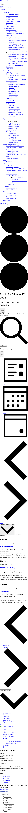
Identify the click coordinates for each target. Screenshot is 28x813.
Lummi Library (13, 93)
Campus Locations (11, 130)
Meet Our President (14, 126)
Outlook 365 (6, 716)
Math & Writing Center (15, 91)
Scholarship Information (15, 112)
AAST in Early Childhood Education (18, 58)
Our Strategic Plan (14, 135)
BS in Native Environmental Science (18, 51)
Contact (5, 163)
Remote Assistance (11, 195)
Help (4, 191)
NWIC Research (11, 137)
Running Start (9, 23)
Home (4, 729)
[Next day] (15, 520)
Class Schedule (10, 100)
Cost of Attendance (14, 107)
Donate (6, 747)
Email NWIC (9, 165)
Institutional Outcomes (12, 151)
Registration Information (12, 16)
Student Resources (12, 81)
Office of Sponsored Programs (14, 147)
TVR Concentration (17, 44)
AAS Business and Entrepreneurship (18, 54)
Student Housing (10, 102)
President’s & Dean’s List (15, 31)
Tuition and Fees (10, 19)
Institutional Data (10, 153)
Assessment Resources (12, 158)
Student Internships (14, 86)
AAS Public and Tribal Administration (18, 60)
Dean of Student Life (12, 74)
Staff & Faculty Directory (12, 167)
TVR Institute (9, 67)
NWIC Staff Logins (11, 189)
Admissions (6, 12)
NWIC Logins (6, 186)
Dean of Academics (11, 30)
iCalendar (5, 714)
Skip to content (4, 0)
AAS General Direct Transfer (16, 56)
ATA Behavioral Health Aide (16, 65)
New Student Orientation (12, 14)
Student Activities (10, 103)
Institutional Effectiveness (9, 144)
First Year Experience (14, 89)
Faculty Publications (14, 139)
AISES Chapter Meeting (7, 568)
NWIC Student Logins (11, 188)
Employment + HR (12, 174)
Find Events (3, 345)
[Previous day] (15, 480)
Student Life (6, 70)
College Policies (10, 131)
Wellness (11, 88)
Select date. (18, 534)
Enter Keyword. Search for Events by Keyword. (12, 313)
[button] (4, 791)
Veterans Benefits (13, 110)
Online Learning (10, 68)
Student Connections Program (17, 84)
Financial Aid (10, 105)
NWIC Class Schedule (8, 733)
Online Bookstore (13, 95)
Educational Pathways (8, 28)
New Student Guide (11, 198)
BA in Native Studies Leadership (17, 45)
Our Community (11, 133)
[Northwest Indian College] (7, 8)
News (4, 160)
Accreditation (9, 149)
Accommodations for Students (17, 75)
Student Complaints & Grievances (17, 79)
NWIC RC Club (4, 591)
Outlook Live (6, 718)
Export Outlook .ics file (9, 722)
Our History (12, 123)
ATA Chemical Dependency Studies (18, 61)
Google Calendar (7, 713)
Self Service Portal (11, 193)
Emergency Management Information (15, 168)
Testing (8, 17)
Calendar (9, 161)
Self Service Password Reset (13, 741)
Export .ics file (6, 720)
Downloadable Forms (14, 109)
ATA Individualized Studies (16, 63)
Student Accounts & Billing (13, 21)
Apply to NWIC (7, 200)
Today (1, 523)
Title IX (11, 77)
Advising (11, 82)
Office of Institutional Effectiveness (15, 146)
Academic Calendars (11, 24)
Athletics (8, 72)
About (4, 119)
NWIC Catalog (9, 98)
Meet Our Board (13, 128)
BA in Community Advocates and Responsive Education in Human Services (18, 40)
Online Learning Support (12, 197)
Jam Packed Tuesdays (7, 546)
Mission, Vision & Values (15, 124)
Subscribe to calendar (5, 690)
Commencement (10, 26)
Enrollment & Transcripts (12, 96)
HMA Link (11, 184)
